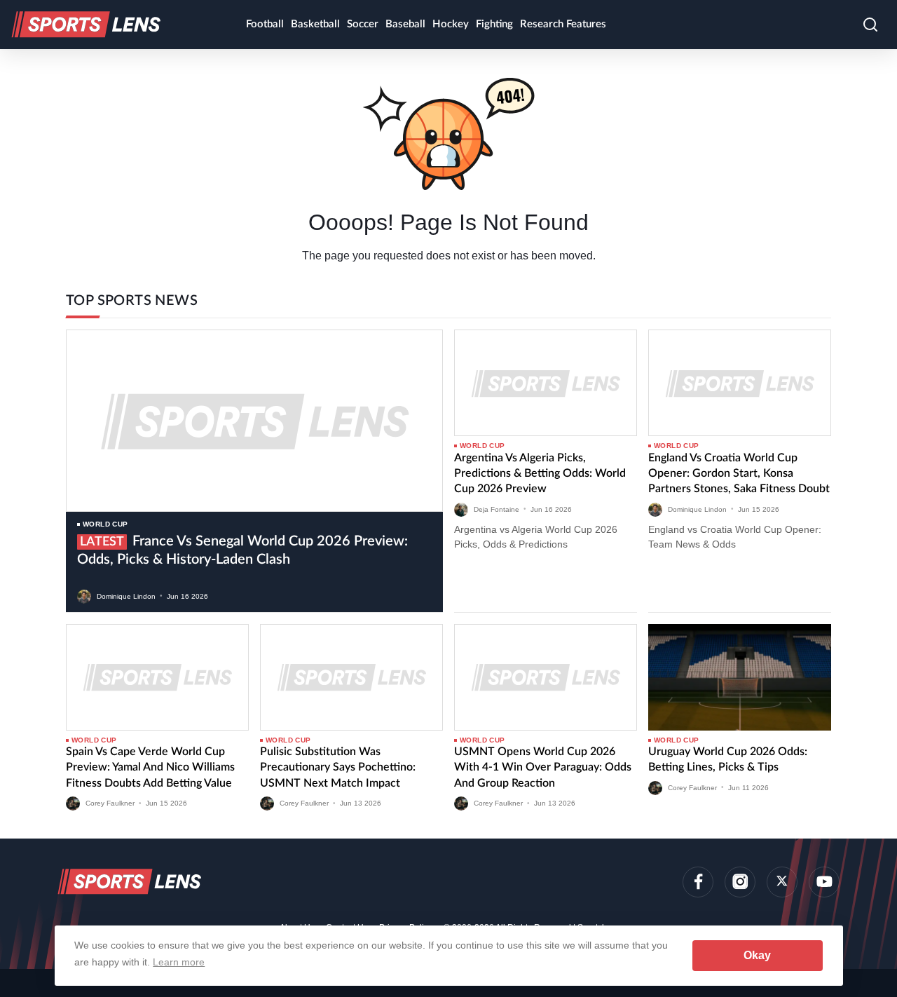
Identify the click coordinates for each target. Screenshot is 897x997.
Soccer (362, 24)
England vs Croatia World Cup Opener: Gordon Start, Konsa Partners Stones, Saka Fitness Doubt (739, 473)
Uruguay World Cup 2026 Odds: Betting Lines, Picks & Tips (727, 759)
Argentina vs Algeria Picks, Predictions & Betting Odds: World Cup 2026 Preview (540, 473)
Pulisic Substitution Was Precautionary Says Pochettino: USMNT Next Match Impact (338, 767)
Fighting (494, 24)
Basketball (315, 24)
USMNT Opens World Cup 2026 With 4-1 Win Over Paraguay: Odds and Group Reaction (542, 767)
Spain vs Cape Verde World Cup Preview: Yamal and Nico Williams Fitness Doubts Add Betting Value (150, 767)
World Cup (105, 524)
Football (265, 24)
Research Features (563, 24)
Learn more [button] (179, 962)
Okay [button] (757, 955)
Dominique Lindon (126, 595)
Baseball (405, 24)
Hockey (450, 24)
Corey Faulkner (110, 803)
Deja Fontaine (496, 509)
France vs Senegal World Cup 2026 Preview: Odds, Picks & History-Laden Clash (242, 550)
